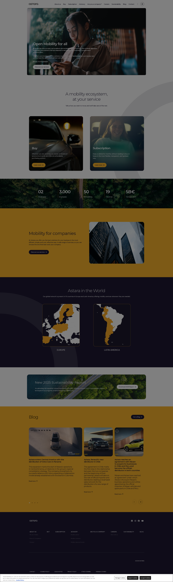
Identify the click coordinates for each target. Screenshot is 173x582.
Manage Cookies (120, 578)
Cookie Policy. (20, 580)
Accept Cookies (145, 578)
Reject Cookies (132, 578)
